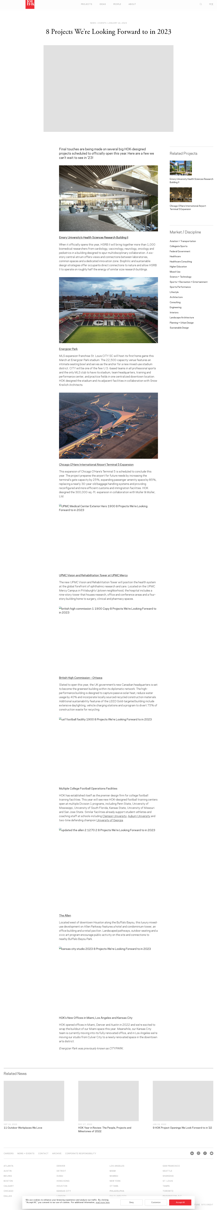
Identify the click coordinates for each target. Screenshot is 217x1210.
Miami (113, 1170)
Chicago (8, 1190)
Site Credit (207, 1204)
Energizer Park (68, 349)
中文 (211, 4)
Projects (86, 4)
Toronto (168, 1190)
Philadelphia (117, 1190)
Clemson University (114, 816)
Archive (57, 1153)
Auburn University (139, 816)
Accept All (180, 1202)
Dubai (60, 1175)
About (132, 4)
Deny (131, 1202)
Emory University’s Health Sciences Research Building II (93, 237)
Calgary (9, 1185)
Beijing (8, 1175)
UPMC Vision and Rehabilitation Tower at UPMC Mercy (93, 575)
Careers (9, 1153)
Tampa (166, 1185)
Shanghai (168, 1175)
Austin (8, 1170)
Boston (8, 1180)
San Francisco (171, 1165)
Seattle (167, 1170)
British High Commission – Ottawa (80, 677)
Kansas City (64, 1190)
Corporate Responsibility (80, 1153)
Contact (43, 1153)
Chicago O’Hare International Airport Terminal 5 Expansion (96, 464)
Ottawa (114, 1185)
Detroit (61, 1170)
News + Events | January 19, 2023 (108, 23)
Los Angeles (117, 1165)
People (117, 4)
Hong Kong (63, 1180)
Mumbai (114, 1175)
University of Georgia (109, 820)
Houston (62, 1185)
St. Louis (168, 1180)
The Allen (65, 915)
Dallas (8, 1195)
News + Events (26, 1153)
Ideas (103, 4)
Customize (155, 1202)
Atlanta (8, 1165)
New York (115, 1180)
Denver (61, 1165)
